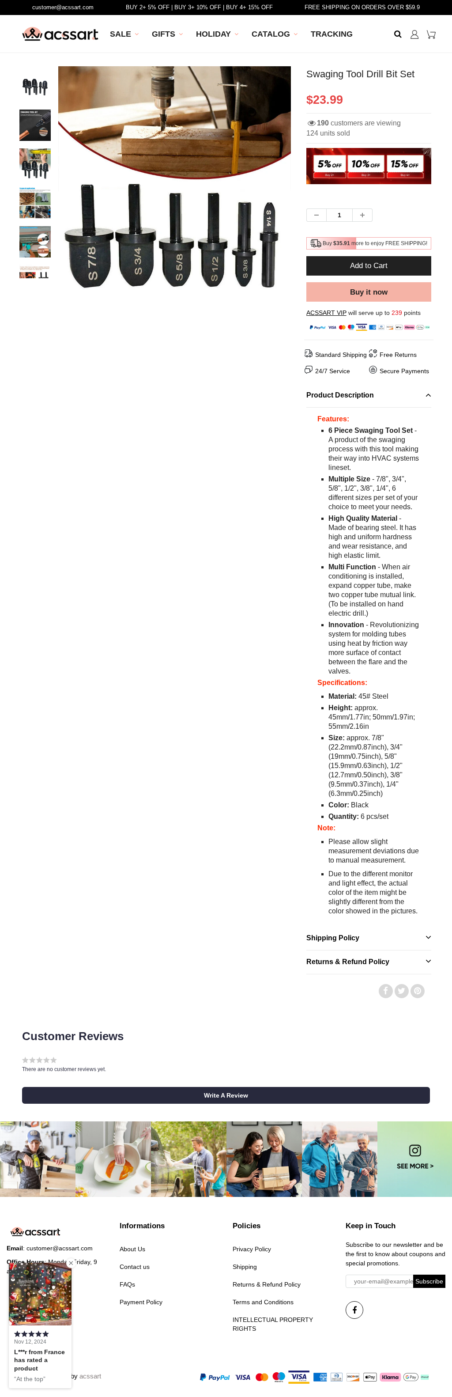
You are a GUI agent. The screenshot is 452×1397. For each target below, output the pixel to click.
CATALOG (271, 34)
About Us (132, 1249)
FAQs (127, 1284)
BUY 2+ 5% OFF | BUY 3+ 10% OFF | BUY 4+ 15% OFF (199, 7)
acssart (90, 1376)
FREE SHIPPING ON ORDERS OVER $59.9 (362, 7)
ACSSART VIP (326, 312)
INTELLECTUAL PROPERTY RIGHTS (273, 1324)
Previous (26, 214)
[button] (226, 1095)
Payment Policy (141, 1302)
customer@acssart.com (63, 7)
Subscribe (429, 1281)
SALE (120, 34)
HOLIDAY (213, 34)
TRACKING (332, 34)
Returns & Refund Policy (267, 1284)
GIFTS (163, 34)
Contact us (135, 1266)
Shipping (245, 1266)
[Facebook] (354, 1310)
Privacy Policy (252, 1249)
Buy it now (369, 292)
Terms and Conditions (263, 1302)
